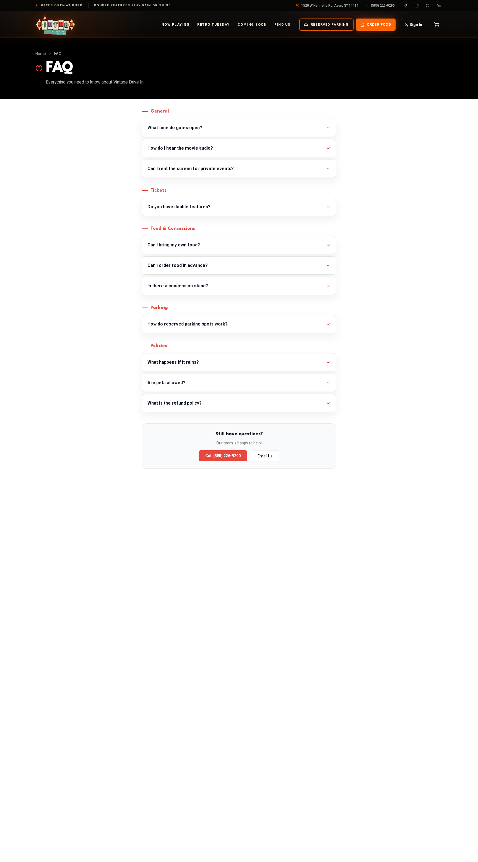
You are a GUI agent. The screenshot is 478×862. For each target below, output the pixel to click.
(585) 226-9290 (383, 5)
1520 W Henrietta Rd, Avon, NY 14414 (329, 5)
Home (40, 53)
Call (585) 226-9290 (223, 456)
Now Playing (175, 24)
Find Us (282, 24)
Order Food (379, 24)
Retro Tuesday (213, 24)
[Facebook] (405, 5)
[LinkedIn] (439, 5)
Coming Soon (252, 24)
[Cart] (436, 25)
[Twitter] (428, 5)
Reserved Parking (330, 24)
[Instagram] (416, 5)
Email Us (265, 456)
